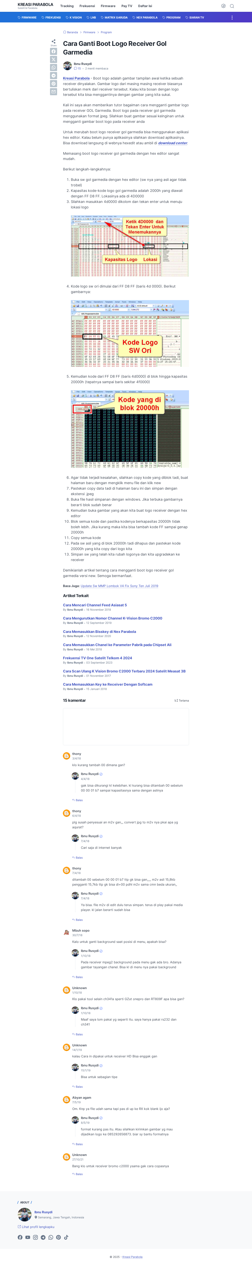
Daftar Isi (145, 6)
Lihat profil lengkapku (37, 1227)
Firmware (108, 6)
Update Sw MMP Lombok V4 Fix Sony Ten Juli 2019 (119, 586)
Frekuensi (87, 6)
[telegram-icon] (43, 1237)
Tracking (67, 6)
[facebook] (53, 51)
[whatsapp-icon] (50, 1237)
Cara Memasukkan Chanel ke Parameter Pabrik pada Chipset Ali (117, 645)
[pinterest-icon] (58, 1237)
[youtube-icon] (27, 1237)
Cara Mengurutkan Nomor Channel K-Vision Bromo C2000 (112, 618)
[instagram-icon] (35, 1237)
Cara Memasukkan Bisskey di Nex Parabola (99, 632)
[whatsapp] (53, 67)
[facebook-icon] (20, 1237)
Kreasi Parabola (35, 4)
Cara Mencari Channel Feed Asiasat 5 (95, 605)
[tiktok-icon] (66, 1237)
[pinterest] (53, 83)
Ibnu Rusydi (43, 1212)
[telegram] (53, 75)
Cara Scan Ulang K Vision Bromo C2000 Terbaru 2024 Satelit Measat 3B (124, 671)
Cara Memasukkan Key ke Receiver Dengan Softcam (107, 684)
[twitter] (53, 59)
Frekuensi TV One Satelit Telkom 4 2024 (97, 658)
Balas (79, 800)
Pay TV (126, 6)
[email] (53, 91)
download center (172, 143)
